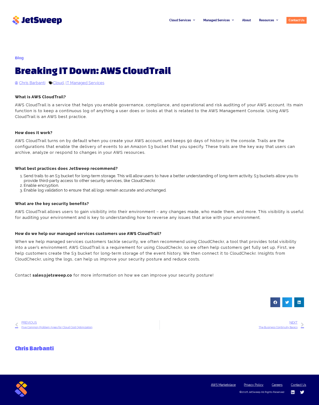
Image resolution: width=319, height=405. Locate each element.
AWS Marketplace (223, 385)
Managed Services (216, 20)
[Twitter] (302, 392)
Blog (19, 58)
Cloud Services (180, 20)
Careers (277, 385)
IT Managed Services (85, 82)
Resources (266, 20)
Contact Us (298, 385)
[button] (275, 302)
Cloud (58, 82)
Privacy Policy (253, 385)
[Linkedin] (293, 392)
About (246, 20)
